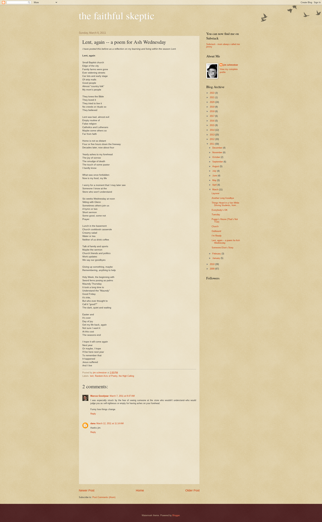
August (216, 166)
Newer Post (86, 490)
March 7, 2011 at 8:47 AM (122, 396)
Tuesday (216, 214)
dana (92, 423)
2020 (212, 102)
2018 (212, 111)
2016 (212, 120)
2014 (212, 130)
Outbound (216, 231)
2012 (212, 139)
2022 (212, 93)
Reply (93, 413)
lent (92, 376)
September (218, 161)
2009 (212, 268)
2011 (212, 144)
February (217, 253)
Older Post (192, 490)
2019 (212, 107)
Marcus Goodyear (99, 396)
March (215, 189)
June (215, 175)
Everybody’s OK (220, 210)
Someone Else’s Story (222, 247)
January (216, 258)
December (217, 147)
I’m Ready (217, 235)
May (214, 180)
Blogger (176, 515)
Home (140, 490)
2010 (212, 264)
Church (215, 226)
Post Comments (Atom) (103, 497)
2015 (212, 125)
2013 (212, 134)
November (217, 152)
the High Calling (126, 376)
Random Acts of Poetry (106, 376)
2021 (212, 97)
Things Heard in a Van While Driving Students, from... (225, 204)
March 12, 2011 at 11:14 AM (110, 423)
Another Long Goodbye (223, 198)
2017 (212, 116)
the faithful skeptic (116, 15)
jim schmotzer (230, 65)
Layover (215, 193)
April (214, 185)
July (214, 171)
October (216, 157)
